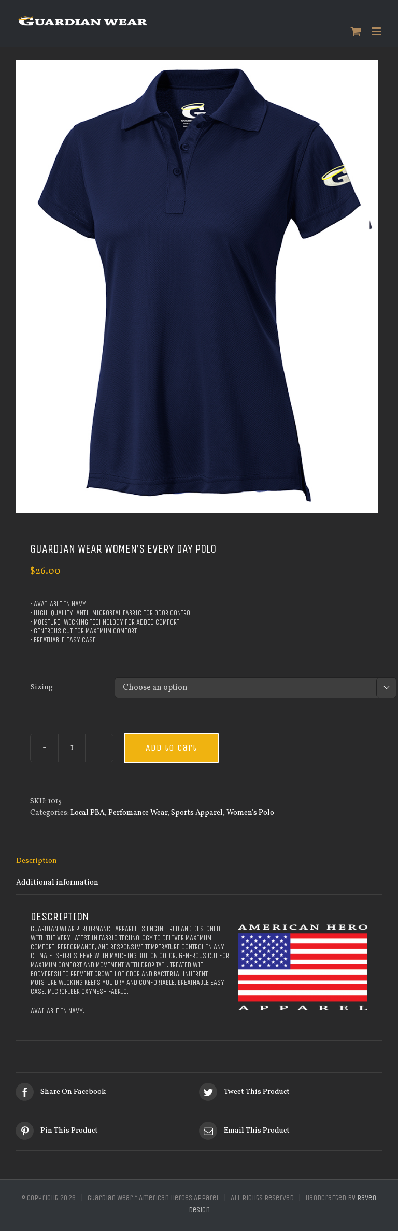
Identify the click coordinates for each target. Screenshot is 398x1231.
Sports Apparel (197, 812)
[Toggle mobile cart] (356, 31)
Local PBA (87, 812)
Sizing (42, 687)
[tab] (199, 861)
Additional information (57, 882)
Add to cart (171, 748)
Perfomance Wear (137, 812)
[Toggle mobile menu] (377, 31)
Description (36, 861)
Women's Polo (250, 812)
